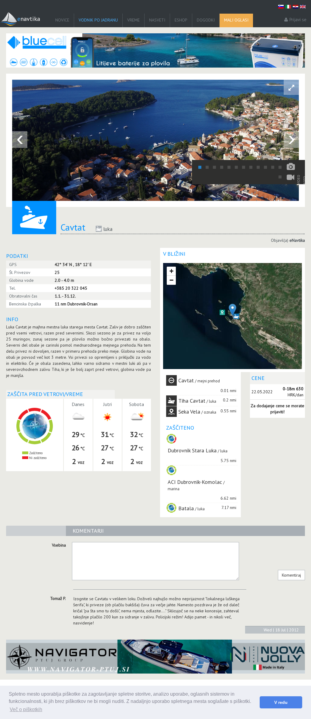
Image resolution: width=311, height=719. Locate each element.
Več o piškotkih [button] (26, 709)
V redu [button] (281, 702)
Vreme (133, 20)
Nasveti (157, 20)
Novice (62, 20)
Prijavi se (297, 19)
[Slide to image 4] (221, 167)
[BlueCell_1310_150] (155, 50)
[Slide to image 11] (272, 167)
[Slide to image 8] (251, 167)
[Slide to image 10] (265, 167)
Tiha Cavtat (191, 400)
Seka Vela (189, 411)
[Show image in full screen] (291, 87)
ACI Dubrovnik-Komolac (195, 481)
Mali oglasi (236, 20)
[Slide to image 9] (258, 167)
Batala (186, 508)
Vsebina (59, 545)
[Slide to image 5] (229, 167)
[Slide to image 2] (207, 167)
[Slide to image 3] (214, 167)
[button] (222, 312)
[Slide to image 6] (236, 167)
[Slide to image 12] (280, 167)
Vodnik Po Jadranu (98, 20)
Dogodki (206, 20)
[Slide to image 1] (199, 167)
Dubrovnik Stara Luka (192, 450)
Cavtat (186, 380)
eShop (181, 20)
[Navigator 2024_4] (155, 657)
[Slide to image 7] (243, 167)
